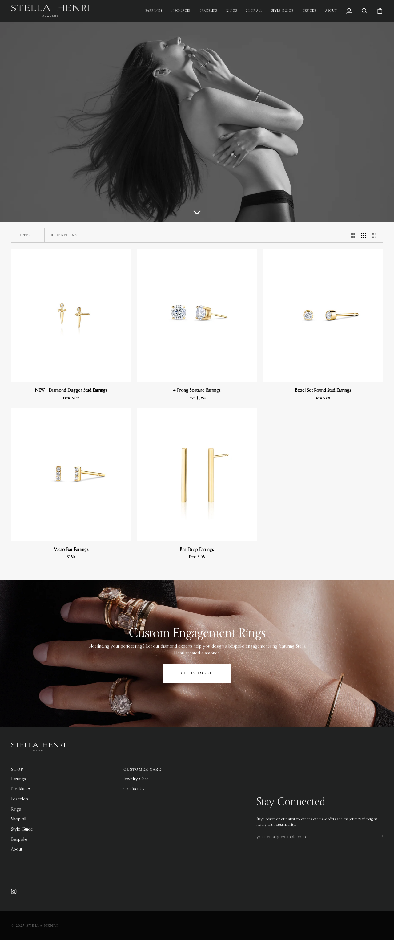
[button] (331, 10)
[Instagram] (14, 891)
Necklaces (21, 788)
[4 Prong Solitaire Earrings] (197, 315)
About (16, 849)
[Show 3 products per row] (363, 235)
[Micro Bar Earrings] (71, 474)
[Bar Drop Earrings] (197, 474)
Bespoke (19, 839)
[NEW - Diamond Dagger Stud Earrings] (71, 315)
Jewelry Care (136, 779)
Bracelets (20, 799)
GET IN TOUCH (197, 673)
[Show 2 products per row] (353, 235)
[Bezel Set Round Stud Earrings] (323, 315)
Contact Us (133, 788)
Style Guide (22, 829)
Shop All (18, 819)
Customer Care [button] (142, 769)
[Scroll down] (197, 213)
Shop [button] (17, 769)
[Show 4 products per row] (376, 235)
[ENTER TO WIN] (378, 836)
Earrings (18, 779)
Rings (16, 809)
